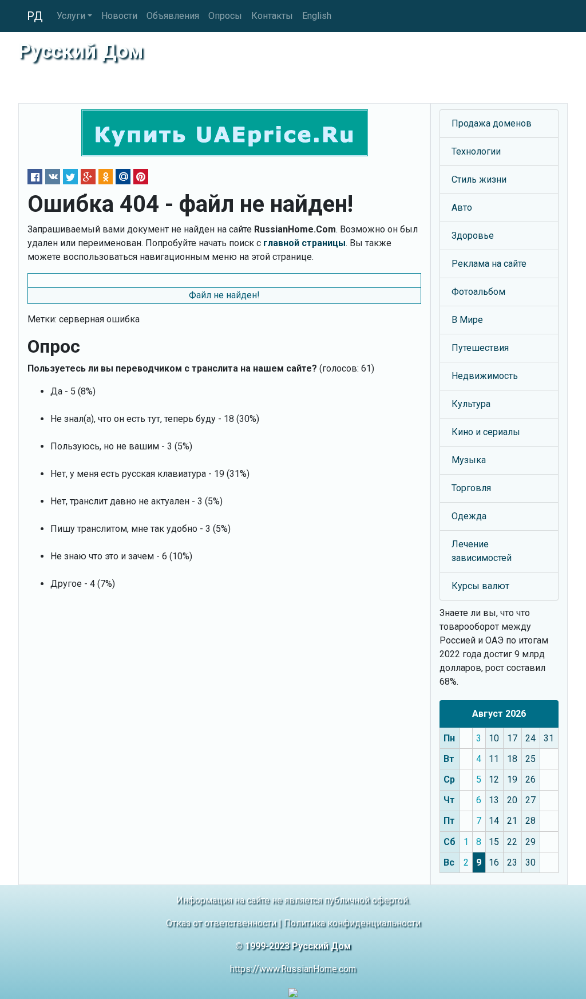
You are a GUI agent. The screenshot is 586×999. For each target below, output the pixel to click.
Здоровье (473, 235)
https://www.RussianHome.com (293, 969)
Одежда (469, 516)
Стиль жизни (479, 179)
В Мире (467, 319)
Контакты (272, 15)
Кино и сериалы (486, 432)
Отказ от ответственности (221, 923)
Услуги (71, 15)
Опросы (225, 15)
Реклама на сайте (489, 263)
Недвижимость (485, 375)
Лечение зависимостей (482, 551)
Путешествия (480, 347)
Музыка (469, 460)
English (316, 15)
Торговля (471, 488)
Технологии (476, 151)
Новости (119, 15)
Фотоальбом (478, 291)
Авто (462, 207)
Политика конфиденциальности (352, 923)
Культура (471, 403)
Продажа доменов (492, 123)
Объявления (172, 15)
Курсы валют (480, 586)
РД (35, 16)
